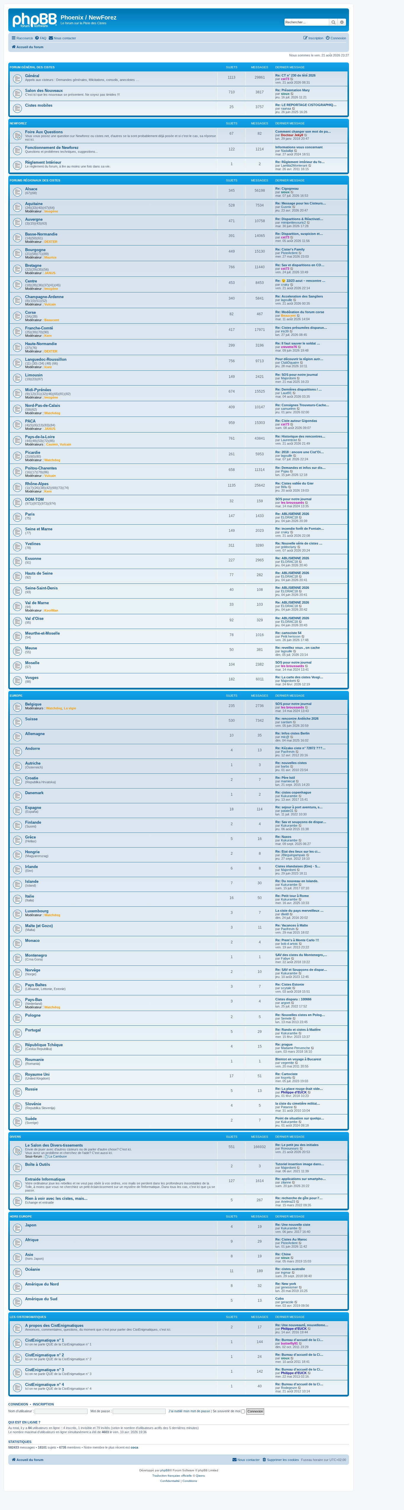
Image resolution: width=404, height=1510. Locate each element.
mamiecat (288, 781)
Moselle (32, 663)
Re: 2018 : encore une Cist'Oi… (299, 452)
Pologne (33, 1015)
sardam (286, 722)
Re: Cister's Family (290, 249)
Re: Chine (283, 1254)
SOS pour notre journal (293, 499)
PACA (30, 421)
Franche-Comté (39, 328)
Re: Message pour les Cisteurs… (300, 203)
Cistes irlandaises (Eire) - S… (297, 866)
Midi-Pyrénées (38, 390)
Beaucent (51, 320)
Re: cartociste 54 (288, 633)
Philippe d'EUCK (294, 1092)
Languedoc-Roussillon (46, 359)
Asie (29, 1254)
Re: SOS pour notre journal (296, 374)
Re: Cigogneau (287, 188)
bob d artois (289, 943)
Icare (48, 367)
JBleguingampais (293, 855)
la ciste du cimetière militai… (297, 1103)
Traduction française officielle (172, 1475)
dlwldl (285, 914)
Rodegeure (289, 1387)
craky (285, 284)
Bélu (284, 487)
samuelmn (288, 408)
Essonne (33, 558)
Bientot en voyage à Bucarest (298, 1059)
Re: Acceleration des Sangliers (299, 296)
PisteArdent (289, 253)
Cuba (279, 1298)
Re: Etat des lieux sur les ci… (298, 851)
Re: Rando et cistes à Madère (298, 1029)
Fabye (285, 958)
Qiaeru (200, 1475)
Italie (29, 896)
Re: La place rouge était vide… (299, 1088)
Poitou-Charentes (41, 468)
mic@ (285, 737)
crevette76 (289, 347)
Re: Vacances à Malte (291, 925)
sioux (285, 93)
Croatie (31, 778)
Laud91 (286, 393)
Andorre (32, 748)
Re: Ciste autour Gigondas (296, 420)
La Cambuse (58, 1156)
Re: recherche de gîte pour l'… (299, 1198)
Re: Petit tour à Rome (292, 896)
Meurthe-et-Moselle (42, 633)
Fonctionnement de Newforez (52, 147)
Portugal (33, 1030)
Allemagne (35, 734)
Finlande (33, 822)
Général (32, 76)
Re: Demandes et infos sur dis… (300, 467)
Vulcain (50, 304)
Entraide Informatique (45, 1179)
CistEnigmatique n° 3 (44, 1370)
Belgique (33, 704)
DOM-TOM (34, 499)
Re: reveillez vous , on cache (297, 647)
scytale (286, 988)
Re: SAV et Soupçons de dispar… (301, 969)
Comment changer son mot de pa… (303, 131)
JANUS (49, 273)
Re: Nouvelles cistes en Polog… (300, 1015)
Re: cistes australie (290, 1269)
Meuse (31, 648)
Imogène (51, 211)
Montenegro (36, 955)
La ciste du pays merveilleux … (299, 910)
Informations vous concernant (299, 147)
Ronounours (290, 1148)
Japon (30, 1225)
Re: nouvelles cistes (291, 763)
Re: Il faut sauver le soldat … (297, 343)
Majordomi (288, 378)
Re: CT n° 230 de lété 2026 (295, 75)
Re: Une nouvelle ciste (292, 1224)
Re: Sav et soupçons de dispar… (300, 822)
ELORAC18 (289, 517)
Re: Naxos (283, 836)
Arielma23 (288, 1201)
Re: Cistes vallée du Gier (294, 483)
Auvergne (34, 219)
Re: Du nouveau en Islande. (296, 881)
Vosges (31, 677)
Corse (30, 312)
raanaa (286, 108)
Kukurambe (289, 796)
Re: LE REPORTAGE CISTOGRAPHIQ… (306, 105)
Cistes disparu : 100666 (293, 999)
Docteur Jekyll (292, 135)
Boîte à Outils (37, 1164)
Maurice (50, 257)
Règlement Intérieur (43, 162)
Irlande (31, 866)
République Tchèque (44, 1045)
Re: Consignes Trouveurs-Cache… (302, 405)
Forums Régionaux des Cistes (35, 180)
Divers (15, 1136)
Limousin (34, 375)
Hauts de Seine (39, 573)
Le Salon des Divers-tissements (54, 1145)
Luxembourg (37, 911)
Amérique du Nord (42, 1284)
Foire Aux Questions (44, 132)
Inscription (43, 1404)
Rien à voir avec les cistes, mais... (56, 1198)
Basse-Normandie (41, 234)
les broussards (292, 502)
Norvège (32, 970)
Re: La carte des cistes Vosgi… (299, 677)
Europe (16, 695)
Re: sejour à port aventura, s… (299, 807)
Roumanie (34, 1059)
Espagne (33, 807)
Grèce (30, 837)
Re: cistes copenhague (293, 792)
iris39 (285, 331)
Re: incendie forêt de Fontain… (299, 528)
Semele (286, 1018)
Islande (31, 881)
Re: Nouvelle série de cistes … (298, 543)
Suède (31, 1118)
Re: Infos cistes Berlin (292, 733)
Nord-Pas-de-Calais (42, 405)
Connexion (18, 1404)
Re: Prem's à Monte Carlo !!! (297, 940)
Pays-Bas (33, 999)
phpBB (165, 1470)
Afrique (31, 1240)
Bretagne (33, 265)
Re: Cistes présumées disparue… (301, 327)
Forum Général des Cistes (32, 67)
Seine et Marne (38, 529)
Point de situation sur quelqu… (299, 1118)
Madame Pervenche (295, 1048)
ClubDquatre (290, 362)
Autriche (33, 763)
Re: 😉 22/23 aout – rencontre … (300, 280)
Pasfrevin (288, 751)
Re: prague (284, 1044)
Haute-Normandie (41, 344)
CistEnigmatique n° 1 (44, 1340)
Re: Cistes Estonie (289, 984)
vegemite (287, 1062)
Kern (48, 335)
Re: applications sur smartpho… (300, 1179)
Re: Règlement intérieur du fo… (300, 162)
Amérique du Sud (41, 1299)
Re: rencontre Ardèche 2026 (297, 718)
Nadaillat (287, 150)
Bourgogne (35, 250)
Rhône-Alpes (37, 484)
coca (134, 1447)
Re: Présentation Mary (292, 90)
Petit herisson (290, 636)
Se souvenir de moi (227, 1411)
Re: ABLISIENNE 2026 (292, 514)
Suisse (31, 719)
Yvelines (33, 544)
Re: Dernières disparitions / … (298, 389)
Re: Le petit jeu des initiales (297, 1145)
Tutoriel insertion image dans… (299, 1164)
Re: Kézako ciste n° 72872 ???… (300, 748)
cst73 (285, 79)
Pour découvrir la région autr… (299, 359)
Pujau (285, 471)
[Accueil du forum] (35, 19)
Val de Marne (37, 603)
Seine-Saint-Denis (41, 588)
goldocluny (288, 547)
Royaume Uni (37, 1074)
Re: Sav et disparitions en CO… (299, 265)
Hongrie (32, 852)
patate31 (287, 810)
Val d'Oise (34, 618)
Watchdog (52, 413)
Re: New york (285, 1283)
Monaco (32, 940)
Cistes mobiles (38, 105)
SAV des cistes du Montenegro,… (301, 955)
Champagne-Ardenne (44, 297)
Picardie (32, 452)
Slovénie (33, 1104)
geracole (287, 1302)
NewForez (18, 123)
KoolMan (51, 610)
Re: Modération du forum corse (299, 312)
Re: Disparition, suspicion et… (299, 233)
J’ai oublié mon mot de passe (189, 1411)
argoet (285, 1003)
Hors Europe (21, 1216)
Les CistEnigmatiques (28, 1317)
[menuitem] (40, 38)
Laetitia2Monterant (294, 165)
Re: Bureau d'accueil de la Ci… (299, 1340)
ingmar (286, 1272)
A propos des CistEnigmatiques (54, 1325)
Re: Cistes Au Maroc (291, 1239)
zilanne (286, 1182)
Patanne (287, 1107)
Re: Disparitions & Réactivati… (299, 219)
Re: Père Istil (285, 777)
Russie (31, 1089)
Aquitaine (34, 203)
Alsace (31, 189)
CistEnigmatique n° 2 (44, 1355)
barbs (285, 766)
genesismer (289, 1287)
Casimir (52, 444)
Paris (30, 514)
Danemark (34, 793)
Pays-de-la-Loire (40, 437)
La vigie (70, 708)
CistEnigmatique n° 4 (44, 1384)
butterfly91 (289, 1343)
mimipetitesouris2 (293, 222)
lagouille (286, 300)
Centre (31, 281)
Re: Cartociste (286, 1074)
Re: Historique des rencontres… (300, 436)
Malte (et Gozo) (39, 926)
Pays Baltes (35, 985)
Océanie (32, 1269)
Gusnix (286, 207)
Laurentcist (289, 440)
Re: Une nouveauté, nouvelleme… (301, 1325)
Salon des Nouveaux (44, 90)
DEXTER (50, 241)
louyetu (286, 1077)
